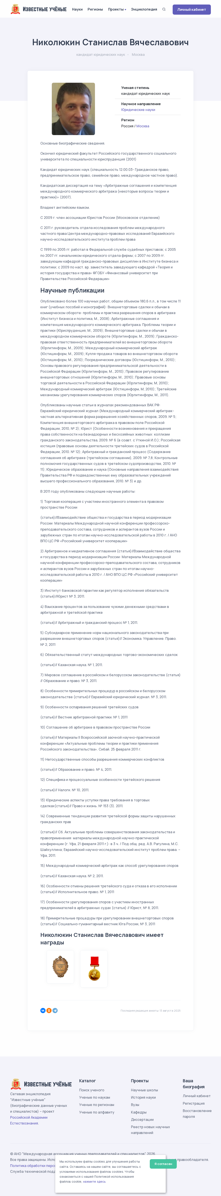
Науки (77, 9)
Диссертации (142, 1119)
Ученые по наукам (94, 1097)
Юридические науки (138, 109)
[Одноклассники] (49, 1010)
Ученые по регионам (96, 1104)
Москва (142, 126)
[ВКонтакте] (43, 1010)
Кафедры (139, 1112)
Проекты (116, 9)
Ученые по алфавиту (96, 1112)
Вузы (135, 1104)
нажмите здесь (94, 1182)
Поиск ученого (91, 1090)
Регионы (95, 9)
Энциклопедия (144, 9)
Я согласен (163, 1164)
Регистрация (194, 1103)
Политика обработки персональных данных (47, 1165)
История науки (143, 1097)
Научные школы (144, 1090)
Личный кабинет (191, 9)
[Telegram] (55, 1010)
